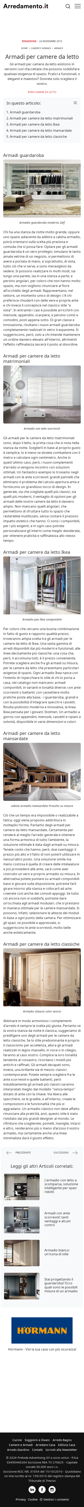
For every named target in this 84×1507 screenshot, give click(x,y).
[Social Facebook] (42, 1489)
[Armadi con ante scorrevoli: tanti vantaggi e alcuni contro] (22, 1220)
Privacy (21, 1499)
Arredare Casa (45, 1445)
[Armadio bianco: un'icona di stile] (22, 1253)
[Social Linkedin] (32, 1489)
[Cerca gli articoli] (67, 6)
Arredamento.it (25, 6)
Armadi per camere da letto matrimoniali (41, 118)
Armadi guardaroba (25, 112)
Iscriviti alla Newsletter (61, 1450)
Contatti (37, 1450)
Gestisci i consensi (56, 1499)
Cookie (33, 1499)
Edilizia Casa (66, 1445)
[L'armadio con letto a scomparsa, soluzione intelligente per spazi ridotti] (22, 1187)
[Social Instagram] (52, 1489)
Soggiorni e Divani (37, 1440)
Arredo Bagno (62, 1440)
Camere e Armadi (21, 1445)
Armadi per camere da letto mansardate (41, 130)
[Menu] (78, 6)
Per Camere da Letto (43, 92)
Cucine (17, 1440)
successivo (61, 1152)
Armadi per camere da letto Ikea (35, 124)
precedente (23, 1152)
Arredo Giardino (18, 1450)
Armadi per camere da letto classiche (38, 136)
